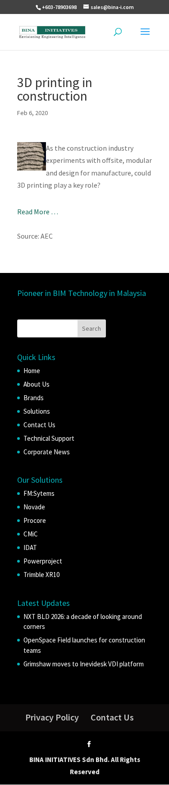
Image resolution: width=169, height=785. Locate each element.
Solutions (36, 411)
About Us (36, 384)
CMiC (30, 534)
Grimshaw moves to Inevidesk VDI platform (83, 664)
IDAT (30, 547)
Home (31, 370)
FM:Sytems (39, 493)
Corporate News (46, 452)
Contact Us (39, 424)
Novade (34, 507)
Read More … (37, 211)
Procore (34, 520)
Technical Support (48, 438)
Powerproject (42, 561)
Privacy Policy (52, 717)
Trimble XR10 (41, 574)
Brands (33, 397)
